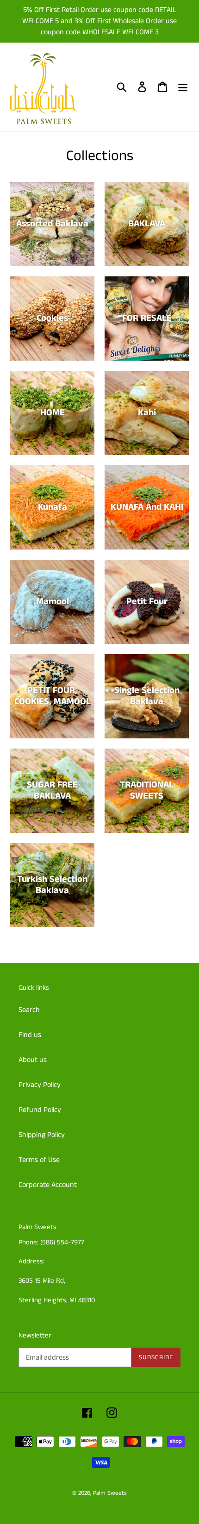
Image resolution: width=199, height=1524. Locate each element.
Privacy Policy (40, 1085)
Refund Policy (40, 1110)
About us (33, 1060)
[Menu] (183, 87)
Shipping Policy (42, 1135)
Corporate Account (48, 1185)
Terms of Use (39, 1160)
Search (29, 1010)
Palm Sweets (110, 1493)
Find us (30, 1035)
